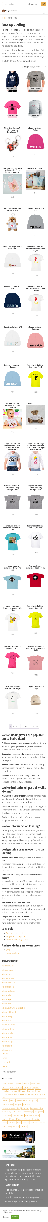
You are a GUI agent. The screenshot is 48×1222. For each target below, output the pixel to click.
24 (26, 726)
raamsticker (26, 1123)
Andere (10, 1083)
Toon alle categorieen (9, 1071)
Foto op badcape (7, 995)
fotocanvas (35, 1087)
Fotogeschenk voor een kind (15, 933)
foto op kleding (6, 1112)
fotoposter (5, 1119)
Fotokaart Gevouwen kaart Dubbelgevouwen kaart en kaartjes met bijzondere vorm (24, 1095)
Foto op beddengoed (9, 1012)
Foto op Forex (27, 1104)
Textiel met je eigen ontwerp (10, 1126)
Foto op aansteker (8, 965)
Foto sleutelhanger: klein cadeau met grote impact (21, 1201)
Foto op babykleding (12, 953)
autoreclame (18, 1083)
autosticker (26, 1083)
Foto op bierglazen (8, 1029)
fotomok (12, 1101)
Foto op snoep (6, 1115)
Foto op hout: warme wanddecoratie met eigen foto (22, 1197)
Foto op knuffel (17, 1112)
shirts (5, 1058)
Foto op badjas (6, 999)
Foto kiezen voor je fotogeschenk (17, 939)
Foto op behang (7, 1016)
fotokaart (37, 1091)
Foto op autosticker (8, 986)
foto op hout (24, 1108)
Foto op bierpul (7, 1037)
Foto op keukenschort (36, 1108)
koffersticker (12, 1123)
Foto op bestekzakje (8, 1024)
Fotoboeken (27, 1087)
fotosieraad (28, 1119)
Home (4, 17)
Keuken (4, 1123)
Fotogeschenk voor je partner (15, 936)
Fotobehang (18, 1087)
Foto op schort (39, 1112)
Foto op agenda (7, 974)
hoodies (6, 1053)
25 (29, 726)
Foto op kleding (7, 1050)
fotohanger (22, 1091)
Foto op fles (18, 1104)
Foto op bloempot (8, 1041)
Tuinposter (24, 1126)
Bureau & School (36, 1083)
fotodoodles (13, 1091)
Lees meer (6, 1217)
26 (33, 726)
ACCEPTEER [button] (15, 1217)
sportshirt (6, 1062)
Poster (19, 1123)
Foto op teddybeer (18, 1115)
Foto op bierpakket (8, 1033)
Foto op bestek (7, 1020)
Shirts (8, 949)
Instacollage (36, 1119)
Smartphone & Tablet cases (38, 1123)
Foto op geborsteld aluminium (10, 1108)
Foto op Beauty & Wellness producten (14, 1007)
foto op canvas (33, 1101)
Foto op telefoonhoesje (32, 1115)
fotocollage (5, 1091)
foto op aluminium (22, 1101)
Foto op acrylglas (7, 970)
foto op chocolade (7, 1104)
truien (5, 1066)
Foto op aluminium (8, 978)
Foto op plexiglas (28, 1112)
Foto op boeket (7, 1045)
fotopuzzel (20, 1119)
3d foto (4, 1083)
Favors (11, 1087)
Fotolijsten (5, 1101)
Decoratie (5, 1087)
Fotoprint (12, 1119)
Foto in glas (30, 1091)
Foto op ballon (6, 1003)
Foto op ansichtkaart (8, 982)
